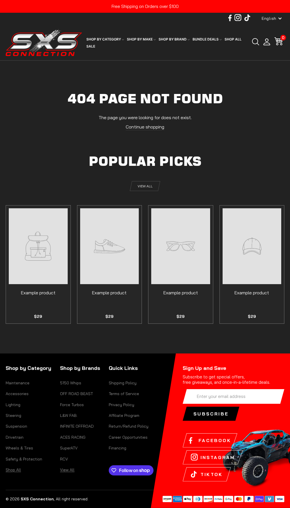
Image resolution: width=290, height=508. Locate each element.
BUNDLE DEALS (206, 39)
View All (67, 469)
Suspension (16, 426)
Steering (13, 415)
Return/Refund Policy (128, 426)
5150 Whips (70, 382)
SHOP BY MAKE (140, 39)
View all (145, 186)
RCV (64, 459)
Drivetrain (15, 437)
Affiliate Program (124, 415)
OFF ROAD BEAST (76, 393)
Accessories (17, 393)
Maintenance (17, 382)
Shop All (13, 469)
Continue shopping (145, 127)
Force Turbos (72, 404)
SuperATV (69, 448)
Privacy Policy (121, 404)
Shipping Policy (123, 382)
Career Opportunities (128, 437)
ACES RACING (73, 437)
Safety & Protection (24, 459)
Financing (117, 448)
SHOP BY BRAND (173, 39)
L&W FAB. (69, 415)
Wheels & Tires (19, 448)
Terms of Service (124, 393)
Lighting (13, 404)
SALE (90, 46)
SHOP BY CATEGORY (104, 39)
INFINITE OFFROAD (77, 426)
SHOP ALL (233, 39)
